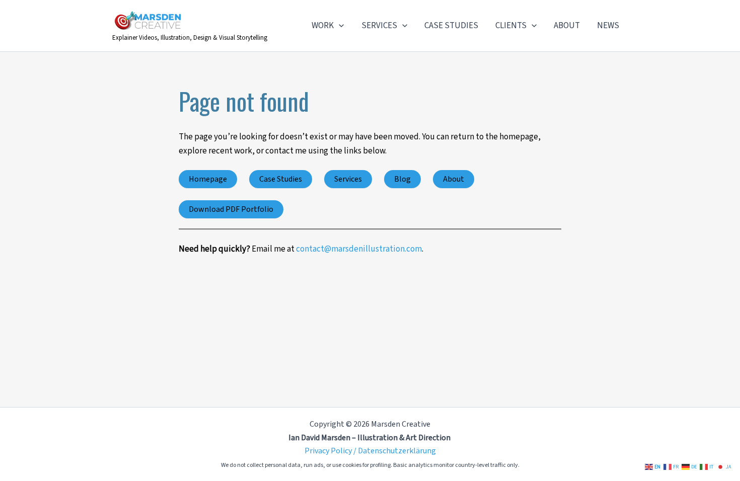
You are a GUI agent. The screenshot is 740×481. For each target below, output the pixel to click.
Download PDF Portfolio (231, 209)
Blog (402, 179)
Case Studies (280, 179)
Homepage (208, 179)
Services (348, 179)
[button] (339, 26)
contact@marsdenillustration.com (359, 249)
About (453, 179)
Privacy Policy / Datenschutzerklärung (370, 450)
